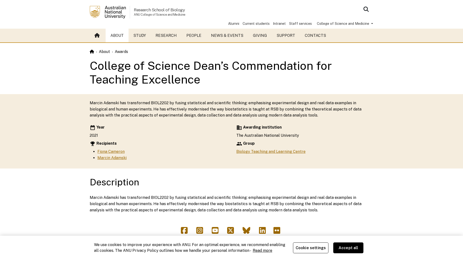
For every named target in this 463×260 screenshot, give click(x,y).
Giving (260, 35)
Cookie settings (311, 248)
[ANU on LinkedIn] (264, 232)
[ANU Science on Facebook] (186, 232)
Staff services (300, 23)
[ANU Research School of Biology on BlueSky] (248, 232)
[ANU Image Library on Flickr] (277, 232)
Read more (262, 250)
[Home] (92, 51)
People (193, 35)
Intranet (279, 23)
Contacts (315, 35)
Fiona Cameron (111, 151)
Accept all (348, 248)
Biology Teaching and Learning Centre (271, 151)
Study (139, 35)
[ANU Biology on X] (232, 232)
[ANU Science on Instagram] (201, 232)
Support (286, 35)
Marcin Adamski (112, 158)
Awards (121, 51)
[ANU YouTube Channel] (217, 232)
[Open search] (366, 9)
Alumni (233, 23)
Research (166, 35)
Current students (256, 23)
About (117, 35)
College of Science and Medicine (343, 23)
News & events (227, 35)
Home (98, 36)
